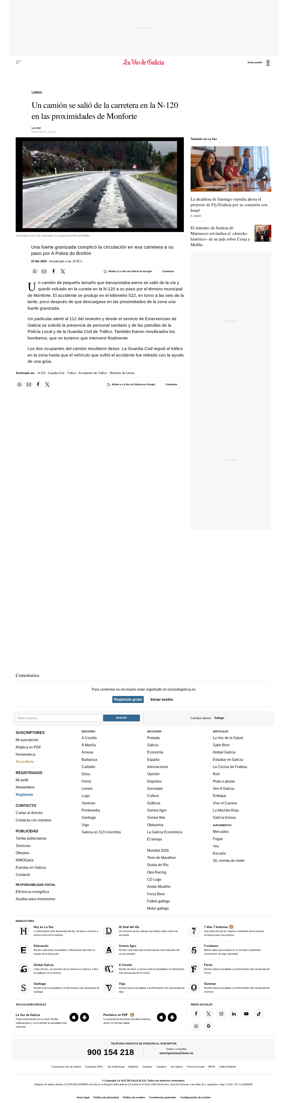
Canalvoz (161, 1066)
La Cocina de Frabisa (230, 767)
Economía (155, 752)
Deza (86, 774)
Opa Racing (156, 872)
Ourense (88, 803)
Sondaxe (147, 1066)
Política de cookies (134, 1097)
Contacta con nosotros (33, 820)
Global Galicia (224, 752)
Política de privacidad (106, 1097)
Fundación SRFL (94, 1066)
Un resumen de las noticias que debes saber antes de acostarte (148, 930)
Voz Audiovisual (115, 1066)
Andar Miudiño (158, 886)
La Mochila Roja (226, 810)
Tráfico (71, 373)
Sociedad (154, 788)
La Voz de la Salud (228, 738)
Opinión (153, 774)
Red (216, 774)
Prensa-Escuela (195, 1066)
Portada (153, 738)
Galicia (152, 745)
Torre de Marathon (161, 858)
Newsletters (25, 787)
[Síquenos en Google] (208, 1026)
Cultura (153, 796)
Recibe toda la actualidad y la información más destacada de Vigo (152, 987)
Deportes (154, 781)
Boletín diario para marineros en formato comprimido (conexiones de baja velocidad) (232, 949)
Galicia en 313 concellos (101, 832)
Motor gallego (158, 908)
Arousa (87, 752)
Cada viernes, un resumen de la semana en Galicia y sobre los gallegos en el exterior (66, 968)
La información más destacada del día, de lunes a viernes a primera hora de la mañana (66, 930)
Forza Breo (156, 894)
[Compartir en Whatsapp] (35, 271)
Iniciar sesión (161, 699)
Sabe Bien (221, 745)
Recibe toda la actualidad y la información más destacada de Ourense (237, 987)
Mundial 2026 (158, 850)
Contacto (23, 875)
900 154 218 (110, 1052)
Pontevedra (91, 810)
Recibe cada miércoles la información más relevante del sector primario (149, 949)
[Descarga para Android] (84, 1017)
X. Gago (196, 215)
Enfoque (219, 796)
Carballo (88, 767)
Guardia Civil (56, 373)
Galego (219, 718)
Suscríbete (25, 761)
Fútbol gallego (158, 901)
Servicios (23, 846)
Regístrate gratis (128, 699)
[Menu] (18, 62)
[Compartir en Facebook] (53, 271)
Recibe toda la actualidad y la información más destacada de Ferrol (237, 968)
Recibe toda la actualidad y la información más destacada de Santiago (66, 987)
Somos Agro (157, 810)
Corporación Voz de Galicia (66, 1066)
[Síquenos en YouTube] (246, 1013)
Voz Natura (177, 1066)
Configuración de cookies (195, 1097)
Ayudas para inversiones (35, 899)
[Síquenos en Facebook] (196, 1013)
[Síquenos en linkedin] (233, 1013)
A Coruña (89, 738)
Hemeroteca (25, 754)
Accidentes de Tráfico (92, 373)
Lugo (86, 796)
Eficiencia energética (32, 892)
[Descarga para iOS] (74, 1017)
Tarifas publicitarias (31, 838)
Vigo (85, 825)
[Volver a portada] (143, 62)
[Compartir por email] (44, 271)
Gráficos (153, 803)
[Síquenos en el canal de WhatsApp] (196, 1026)
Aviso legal (82, 1097)
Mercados (220, 831)
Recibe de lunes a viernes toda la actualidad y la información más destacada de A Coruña (151, 968)
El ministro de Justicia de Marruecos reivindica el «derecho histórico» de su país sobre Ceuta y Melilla (220, 236)
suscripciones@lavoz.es (176, 1053)
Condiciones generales (162, 1097)
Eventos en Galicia (31, 867)
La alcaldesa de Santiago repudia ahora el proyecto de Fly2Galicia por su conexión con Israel (229, 204)
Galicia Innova (224, 817)
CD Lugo (154, 879)
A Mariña (89, 745)
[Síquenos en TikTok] (259, 1013)
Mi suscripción (27, 740)
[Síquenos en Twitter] (208, 1013)
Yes (216, 846)
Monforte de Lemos (122, 373)
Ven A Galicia (223, 788)
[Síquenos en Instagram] (221, 1013)
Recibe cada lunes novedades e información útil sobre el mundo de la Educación (64, 949)
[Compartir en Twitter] (63, 271)
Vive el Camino (225, 803)
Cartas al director (29, 813)
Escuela (219, 853)
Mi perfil (22, 780)
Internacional (157, 767)
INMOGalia (24, 860)
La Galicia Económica (164, 832)
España (153, 759)
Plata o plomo (224, 781)
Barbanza (89, 759)
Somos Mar (156, 817)
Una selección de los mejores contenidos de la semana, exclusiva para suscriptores (234, 930)
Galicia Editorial (227, 1066)
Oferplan (22, 853)
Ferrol (86, 781)
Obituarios (155, 825)
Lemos (87, 788)
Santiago (89, 817)
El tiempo (154, 839)
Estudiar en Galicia (228, 759)
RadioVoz (133, 1066)
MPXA (211, 1066)
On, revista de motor (229, 860)
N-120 (41, 373)
